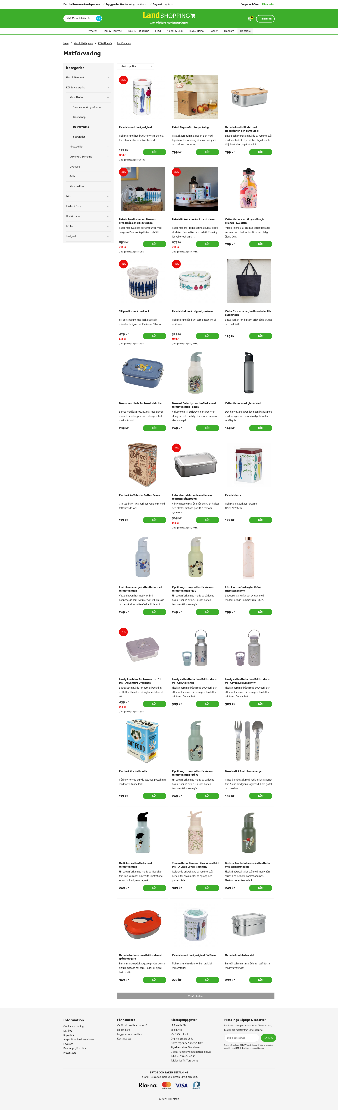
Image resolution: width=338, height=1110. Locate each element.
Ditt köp (67, 1031)
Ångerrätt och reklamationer (78, 1039)
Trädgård (229, 31)
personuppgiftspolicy (256, 1048)
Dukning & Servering (81, 157)
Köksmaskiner (77, 186)
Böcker (214, 31)
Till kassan (265, 19)
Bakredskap (79, 117)
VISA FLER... (195, 995)
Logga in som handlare (129, 1034)
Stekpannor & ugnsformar (87, 107)
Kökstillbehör (105, 43)
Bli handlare (123, 1030)
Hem (65, 43)
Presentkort (69, 1053)
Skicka (268, 1038)
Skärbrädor (79, 137)
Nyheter (92, 31)
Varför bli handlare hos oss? (132, 1025)
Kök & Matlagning (138, 31)
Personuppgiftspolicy (74, 1048)
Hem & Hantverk (112, 31)
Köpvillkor (68, 1035)
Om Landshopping (73, 1026)
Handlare (245, 31)
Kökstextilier (76, 147)
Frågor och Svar (250, 4)
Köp (154, 152)
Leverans (68, 1044)
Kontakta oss (124, 1039)
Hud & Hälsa (196, 31)
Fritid (158, 31)
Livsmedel (75, 167)
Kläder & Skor (175, 31)
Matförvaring (124, 43)
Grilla (72, 176)
